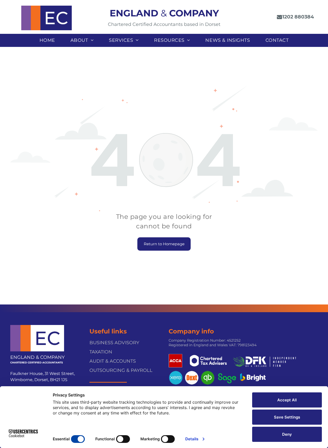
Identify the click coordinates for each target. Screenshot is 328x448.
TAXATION (100, 352)
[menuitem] (47, 40)
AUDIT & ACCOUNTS (112, 361)
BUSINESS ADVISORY (114, 342)
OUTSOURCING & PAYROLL (120, 370)
